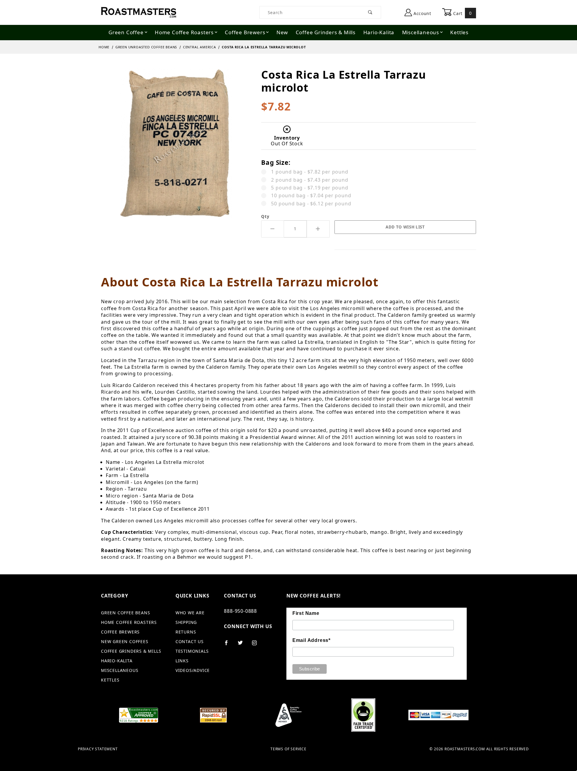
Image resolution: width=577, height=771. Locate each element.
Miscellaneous (420, 32)
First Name (305, 613)
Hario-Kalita (379, 32)
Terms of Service (288, 749)
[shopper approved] (138, 714)
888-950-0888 (240, 611)
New (282, 32)
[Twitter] (243, 645)
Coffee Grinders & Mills (326, 32)
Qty (265, 216)
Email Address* (311, 640)
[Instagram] (257, 645)
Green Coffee (126, 32)
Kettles (459, 32)
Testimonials (192, 651)
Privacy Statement (98, 749)
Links (182, 661)
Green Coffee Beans (125, 612)
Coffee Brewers (245, 32)
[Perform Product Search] (370, 12)
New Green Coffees (124, 641)
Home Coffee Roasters (184, 32)
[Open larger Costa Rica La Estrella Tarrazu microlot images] (176, 147)
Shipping (186, 622)
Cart (462, 13)
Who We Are (190, 612)
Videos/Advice (193, 670)
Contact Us (190, 641)
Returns (186, 632)
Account (421, 13)
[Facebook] (229, 645)
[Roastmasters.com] (138, 12)
